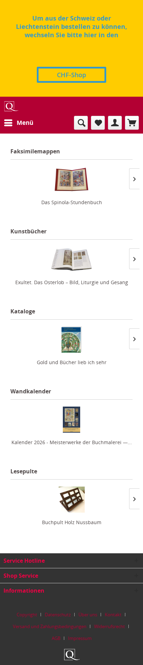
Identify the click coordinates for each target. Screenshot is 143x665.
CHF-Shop (71, 75)
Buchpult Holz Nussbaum (71, 522)
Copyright (27, 614)
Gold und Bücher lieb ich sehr (72, 362)
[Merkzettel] (98, 123)
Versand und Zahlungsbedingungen (49, 626)
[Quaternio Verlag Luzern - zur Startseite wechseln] (10, 106)
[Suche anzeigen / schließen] (81, 123)
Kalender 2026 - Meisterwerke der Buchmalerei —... (71, 442)
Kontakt (113, 614)
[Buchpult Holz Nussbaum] (71, 500)
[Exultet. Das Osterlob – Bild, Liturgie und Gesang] (71, 260)
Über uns (87, 614)
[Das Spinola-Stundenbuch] (71, 180)
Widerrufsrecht (109, 626)
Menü (25, 123)
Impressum (80, 638)
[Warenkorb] (132, 123)
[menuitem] (18, 123)
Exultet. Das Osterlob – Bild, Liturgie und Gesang (71, 282)
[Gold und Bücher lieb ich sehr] (71, 340)
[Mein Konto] (115, 123)
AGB (56, 638)
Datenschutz (58, 614)
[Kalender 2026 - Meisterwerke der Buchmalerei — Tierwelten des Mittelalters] (71, 420)
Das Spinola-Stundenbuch (71, 202)
